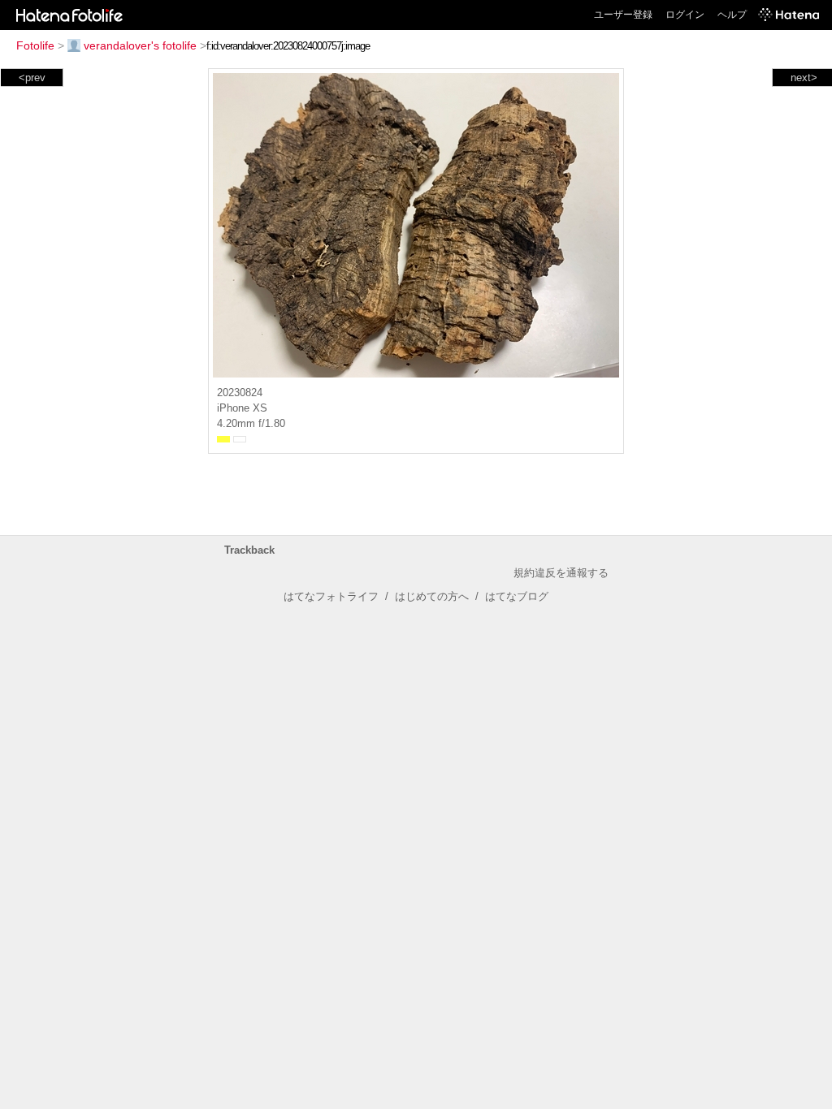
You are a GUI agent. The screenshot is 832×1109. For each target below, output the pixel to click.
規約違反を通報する (561, 573)
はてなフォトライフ (331, 596)
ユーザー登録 (623, 14)
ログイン (684, 14)
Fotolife (35, 45)
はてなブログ (516, 596)
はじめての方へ (432, 596)
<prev (32, 77)
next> (804, 77)
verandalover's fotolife (140, 45)
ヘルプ (732, 14)
